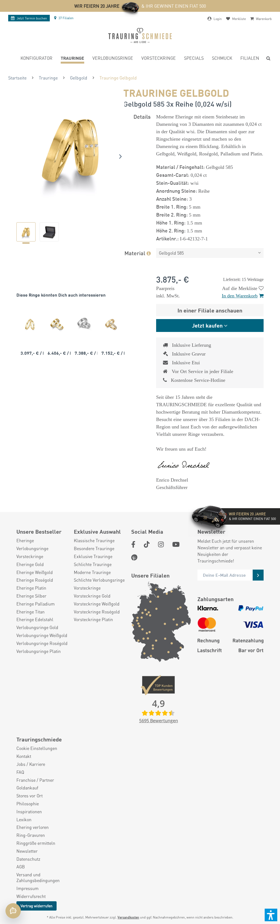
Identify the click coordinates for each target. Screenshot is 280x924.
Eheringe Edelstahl (34, 619)
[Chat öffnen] (13, 911)
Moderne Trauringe (92, 572)
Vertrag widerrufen (36, 905)
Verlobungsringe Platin (38, 651)
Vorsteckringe (29, 556)
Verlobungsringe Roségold (42, 643)
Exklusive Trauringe (93, 556)
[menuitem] (36, 59)
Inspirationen (29, 811)
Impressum (27, 888)
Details (142, 116)
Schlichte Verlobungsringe (99, 580)
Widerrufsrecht (31, 896)
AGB (20, 866)
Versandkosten (128, 917)
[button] (271, 915)
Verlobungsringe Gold (37, 627)
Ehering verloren (32, 827)
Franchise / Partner (35, 780)
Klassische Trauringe (94, 540)
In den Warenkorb (240, 295)
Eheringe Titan (30, 612)
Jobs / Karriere (30, 764)
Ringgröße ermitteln (35, 843)
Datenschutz (28, 859)
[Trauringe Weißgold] (84, 324)
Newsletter (27, 851)
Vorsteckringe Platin (93, 619)
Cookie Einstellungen (36, 748)
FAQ (20, 772)
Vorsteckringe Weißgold (96, 604)
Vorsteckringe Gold (92, 596)
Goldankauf (27, 788)
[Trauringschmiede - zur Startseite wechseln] (140, 35)
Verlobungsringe (32, 548)
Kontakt (23, 756)
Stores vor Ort (29, 795)
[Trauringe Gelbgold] (30, 324)
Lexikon (23, 819)
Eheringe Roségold (34, 580)
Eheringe (25, 540)
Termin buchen (32, 18)
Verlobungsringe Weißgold (41, 635)
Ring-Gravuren (30, 835)
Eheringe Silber (31, 596)
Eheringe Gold (30, 564)
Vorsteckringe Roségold (97, 612)
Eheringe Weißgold (34, 572)
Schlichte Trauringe (93, 564)
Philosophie (27, 803)
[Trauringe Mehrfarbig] (57, 324)
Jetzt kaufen (207, 325)
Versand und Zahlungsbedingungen (38, 877)
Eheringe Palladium (35, 604)
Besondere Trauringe (94, 548)
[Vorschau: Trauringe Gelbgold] (26, 231)
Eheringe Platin (31, 588)
